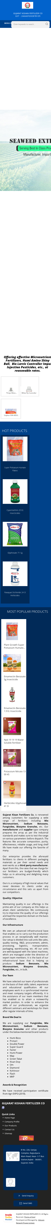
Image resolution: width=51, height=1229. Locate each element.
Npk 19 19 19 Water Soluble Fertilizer (14, 741)
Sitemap (8, 1133)
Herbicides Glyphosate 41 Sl (15, 805)
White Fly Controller (29, 393)
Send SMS (27, 1203)
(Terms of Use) (29, 1217)
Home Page (10, 1117)
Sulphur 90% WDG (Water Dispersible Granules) (11, 415)
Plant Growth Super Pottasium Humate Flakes (14, 646)
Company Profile (12, 1121)
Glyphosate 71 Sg (15, 552)
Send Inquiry (27, 1195)
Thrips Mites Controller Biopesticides (11, 393)
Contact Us (9, 1129)
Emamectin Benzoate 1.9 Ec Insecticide (15, 710)
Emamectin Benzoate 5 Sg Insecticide (15, 678)
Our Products (11, 1125)
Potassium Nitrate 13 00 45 (15, 773)
